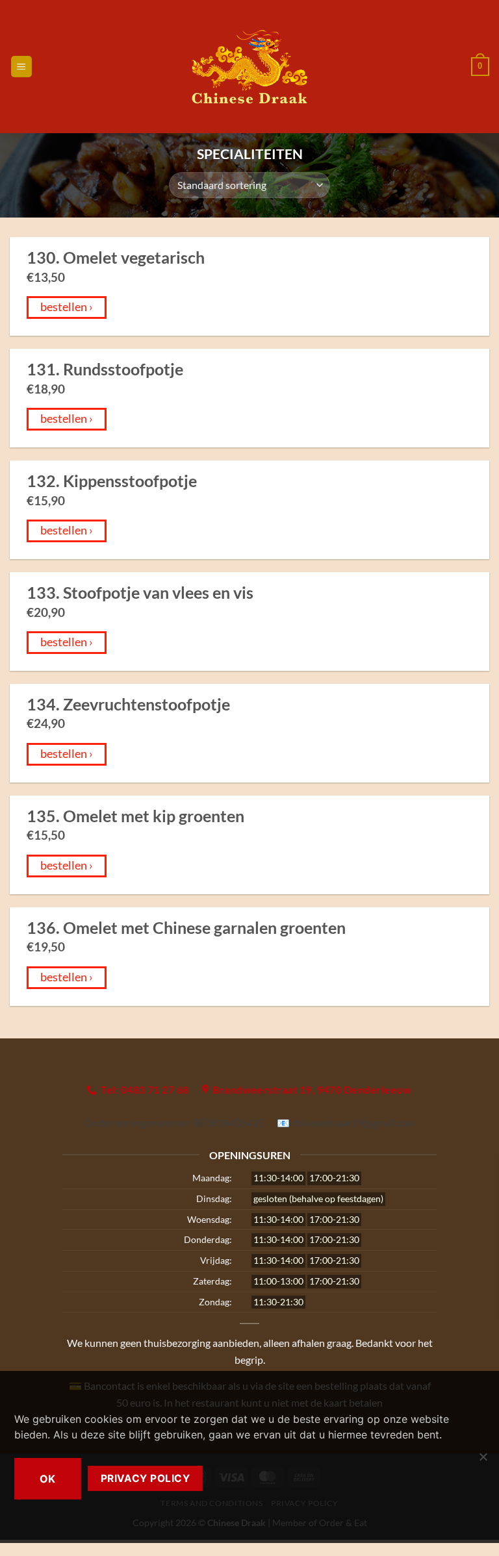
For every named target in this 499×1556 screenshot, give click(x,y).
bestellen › (66, 307)
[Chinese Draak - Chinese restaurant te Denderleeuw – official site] (250, 67)
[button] (21, 66)
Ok (48, 1478)
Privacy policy (145, 1478)
